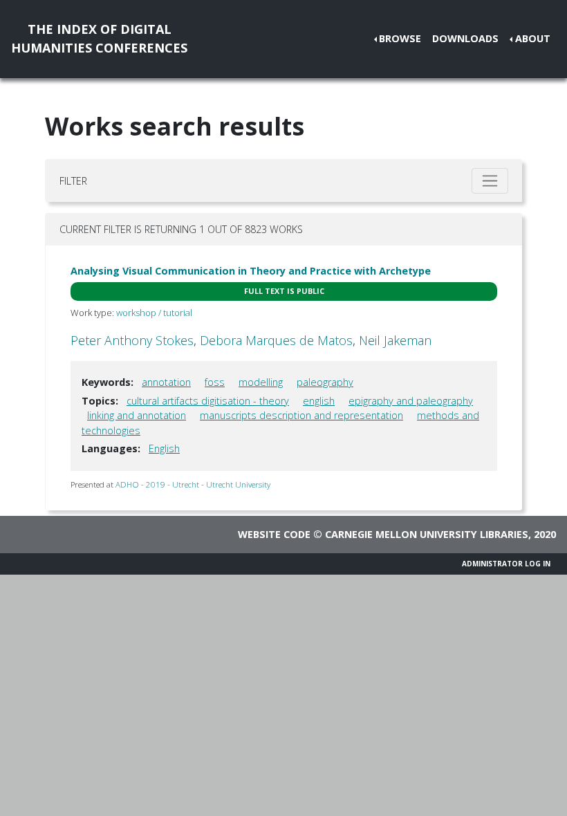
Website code (274, 534)
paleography (325, 382)
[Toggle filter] (490, 181)
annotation (166, 382)
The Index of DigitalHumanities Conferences (99, 38)
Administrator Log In (506, 563)
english (319, 400)
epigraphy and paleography (410, 400)
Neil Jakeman (395, 340)
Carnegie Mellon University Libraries (426, 534)
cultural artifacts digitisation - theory (208, 400)
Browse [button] (400, 38)
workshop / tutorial (154, 312)
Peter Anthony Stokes (132, 340)
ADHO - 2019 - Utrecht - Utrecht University (192, 484)
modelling (261, 382)
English (164, 448)
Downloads (465, 38)
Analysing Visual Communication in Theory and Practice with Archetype (251, 270)
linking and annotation (136, 415)
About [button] (532, 38)
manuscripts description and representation (301, 415)
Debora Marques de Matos (276, 340)
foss (215, 382)
